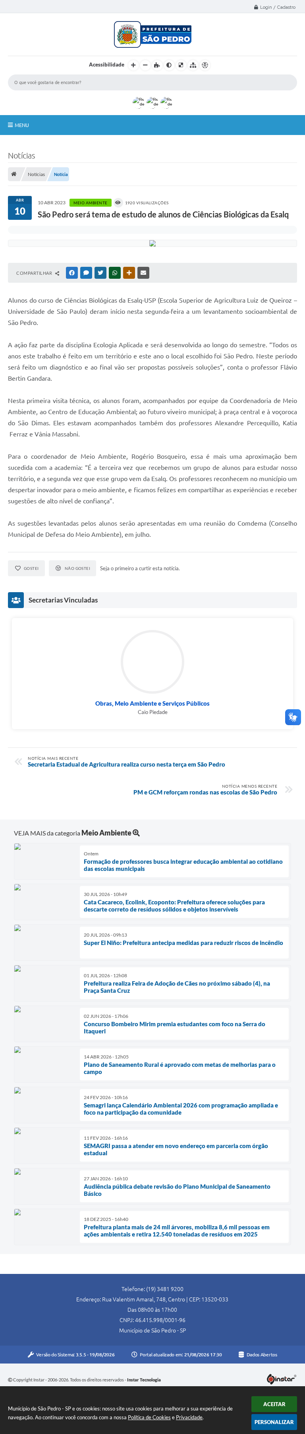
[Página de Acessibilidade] (205, 65)
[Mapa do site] (193, 65)
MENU (22, 125)
